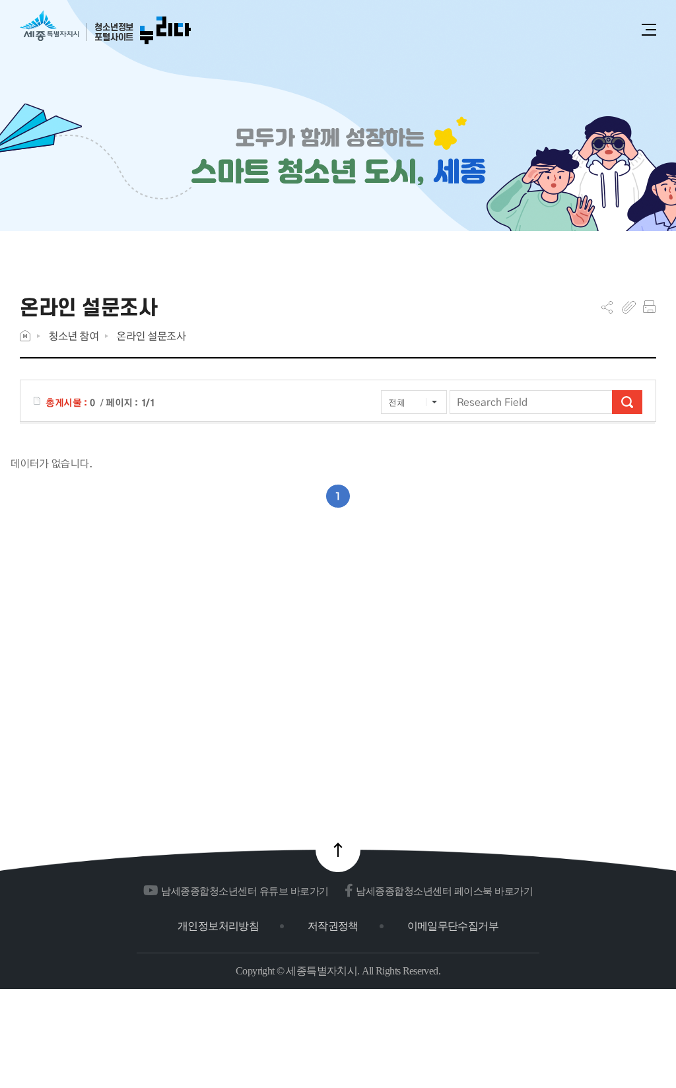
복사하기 (629, 307)
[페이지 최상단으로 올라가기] (338, 849)
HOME (25, 335)
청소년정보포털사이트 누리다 (105, 28)
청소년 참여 (73, 335)
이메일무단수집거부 (452, 926)
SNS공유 (607, 307)
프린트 (649, 307)
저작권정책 (333, 926)
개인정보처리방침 (218, 926)
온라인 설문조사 (151, 335)
